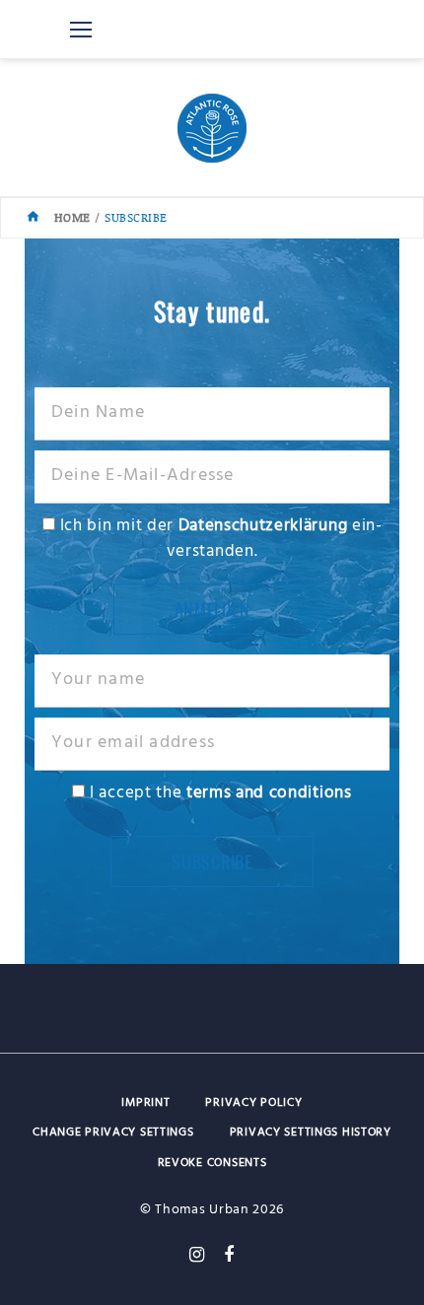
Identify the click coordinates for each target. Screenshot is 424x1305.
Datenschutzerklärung (263, 526)
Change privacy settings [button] (113, 1132)
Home (72, 217)
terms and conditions (269, 793)
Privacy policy (253, 1103)
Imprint (145, 1103)
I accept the (218, 793)
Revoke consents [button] (212, 1163)
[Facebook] (229, 1255)
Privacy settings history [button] (310, 1132)
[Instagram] (197, 1255)
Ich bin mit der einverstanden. (218, 539)
